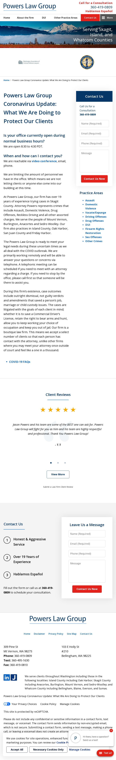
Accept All (17, 749)
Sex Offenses (93, 237)
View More (58, 474)
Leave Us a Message (87, 524)
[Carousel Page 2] (58, 462)
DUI (44, 17)
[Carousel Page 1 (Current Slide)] (50, 462)
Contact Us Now (94, 178)
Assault (90, 200)
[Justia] (14, 677)
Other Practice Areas (65, 17)
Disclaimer (39, 633)
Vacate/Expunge (95, 212)
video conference (44, 161)
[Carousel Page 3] (65, 462)
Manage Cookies (70, 704)
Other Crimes (93, 241)
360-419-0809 (101, 7)
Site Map (72, 633)
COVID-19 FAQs (19, 362)
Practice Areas (91, 192)
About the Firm (25, 17)
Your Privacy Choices (24, 704)
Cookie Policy (48, 704)
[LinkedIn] (7, 677)
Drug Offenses (94, 220)
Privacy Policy (56, 633)
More (110, 17)
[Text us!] (105, 754)
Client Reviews (58, 394)
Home (7, 17)
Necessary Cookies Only (48, 749)
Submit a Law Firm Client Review (58, 486)
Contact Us (90, 17)
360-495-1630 (20, 660)
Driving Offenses (95, 216)
